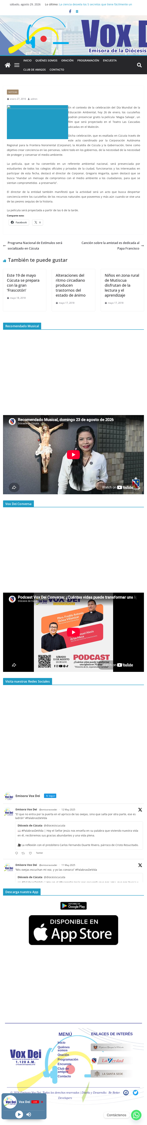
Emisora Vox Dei (26, 809)
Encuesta (110, 60)
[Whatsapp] (136, 1115)
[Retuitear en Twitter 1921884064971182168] (24, 853)
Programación (88, 60)
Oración (67, 60)
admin (34, 98)
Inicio (27, 60)
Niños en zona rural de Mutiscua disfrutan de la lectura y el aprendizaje (122, 285)
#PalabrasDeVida (36, 818)
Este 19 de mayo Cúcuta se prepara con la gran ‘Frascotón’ (23, 283)
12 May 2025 (68, 809)
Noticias (12, 92)
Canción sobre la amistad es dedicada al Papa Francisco (110, 245)
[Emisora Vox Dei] (7, 65)
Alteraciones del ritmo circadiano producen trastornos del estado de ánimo (71, 285)
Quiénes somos (46, 60)
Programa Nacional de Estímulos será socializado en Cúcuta (35, 245)
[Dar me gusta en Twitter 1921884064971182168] (31, 853)
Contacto (57, 69)
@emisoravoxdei (48, 809)
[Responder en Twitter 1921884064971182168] (17, 853)
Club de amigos (34, 69)
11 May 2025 (68, 865)
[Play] (19, 1114)
